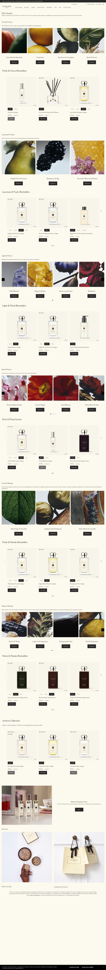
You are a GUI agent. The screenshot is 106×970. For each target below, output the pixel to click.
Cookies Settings (74, 967)
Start (79, 809)
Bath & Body (49, 7)
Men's (55, 7)
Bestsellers (26, 7)
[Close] (103, 967)
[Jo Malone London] (6, 7)
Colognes (33, 7)
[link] (14, 47)
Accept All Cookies (87, 967)
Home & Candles (40, 7)
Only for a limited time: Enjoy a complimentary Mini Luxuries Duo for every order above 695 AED (22, 1)
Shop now (14, 62)
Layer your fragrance (35, 895)
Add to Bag (43, 118)
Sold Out (11, 118)
